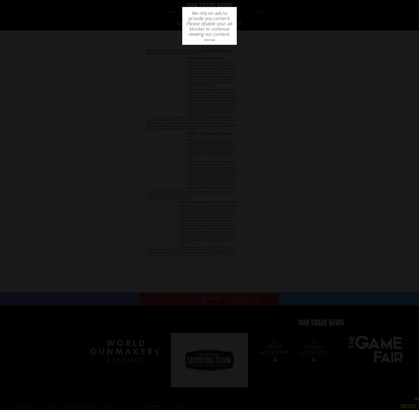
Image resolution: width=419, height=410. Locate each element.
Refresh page (209, 40)
